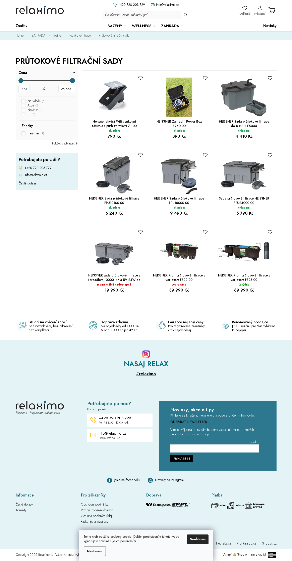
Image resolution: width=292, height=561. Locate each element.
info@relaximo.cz (36, 175)
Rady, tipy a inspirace (94, 521)
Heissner (35, 133)
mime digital (258, 554)
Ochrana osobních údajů (97, 516)
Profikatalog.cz (246, 543)
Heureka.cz (223, 543)
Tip (30, 114)
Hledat (185, 14)
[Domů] (22, 36)
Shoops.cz (269, 543)
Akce (32, 105)
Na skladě (36, 101)
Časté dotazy (28, 183)
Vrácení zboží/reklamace (97, 510)
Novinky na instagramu (170, 480)
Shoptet (242, 554)
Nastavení (95, 551)
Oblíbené (244, 14)
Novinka (34, 110)
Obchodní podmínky (94, 504)
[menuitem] (21, 25)
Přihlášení (259, 14)
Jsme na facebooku (127, 480)
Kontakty (21, 510)
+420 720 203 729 (38, 168)
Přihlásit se (182, 459)
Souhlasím (198, 539)
